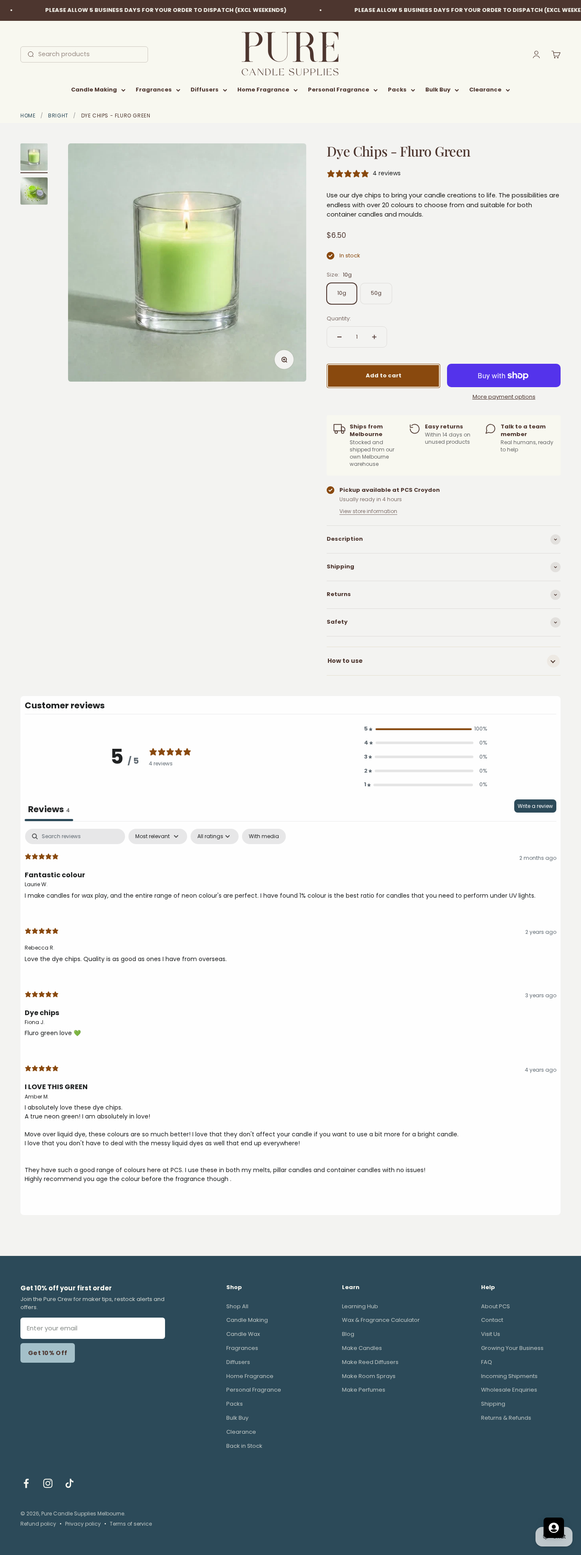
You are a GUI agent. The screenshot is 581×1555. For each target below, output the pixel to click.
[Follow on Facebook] (26, 1483)
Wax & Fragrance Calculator (381, 1320)
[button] (425, 729)
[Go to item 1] (34, 158)
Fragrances (154, 90)
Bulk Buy (437, 90)
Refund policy (38, 1523)
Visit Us (490, 1334)
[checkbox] (264, 836)
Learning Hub (360, 1306)
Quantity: (339, 318)
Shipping (493, 1404)
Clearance (485, 90)
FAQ (486, 1362)
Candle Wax (243, 1334)
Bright (58, 115)
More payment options (504, 397)
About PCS (495, 1306)
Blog (348, 1334)
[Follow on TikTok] (69, 1483)
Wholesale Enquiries (509, 1390)
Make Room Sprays (369, 1376)
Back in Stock (244, 1446)
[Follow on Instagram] (48, 1483)
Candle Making (94, 90)
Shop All (237, 1306)
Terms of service (131, 1523)
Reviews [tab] (49, 809)
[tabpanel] (290, 1013)
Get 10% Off (47, 1353)
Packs (397, 90)
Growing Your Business (512, 1348)
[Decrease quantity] (339, 337)
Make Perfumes (363, 1390)
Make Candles (362, 1348)
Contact (492, 1320)
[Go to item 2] (34, 192)
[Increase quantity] (374, 337)
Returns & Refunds (506, 1418)
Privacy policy (83, 1523)
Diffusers (205, 90)
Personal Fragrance (338, 90)
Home (27, 115)
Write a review (535, 806)
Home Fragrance (263, 90)
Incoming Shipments (509, 1376)
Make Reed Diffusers (370, 1362)
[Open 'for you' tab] (554, 1528)
